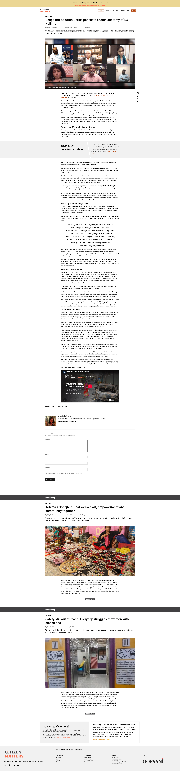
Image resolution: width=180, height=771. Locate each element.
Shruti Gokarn (52, 627)
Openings (58, 762)
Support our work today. (62, 737)
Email (47, 461)
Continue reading (90, 599)
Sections (115, 10)
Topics (108, 10)
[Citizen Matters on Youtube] (18, 765)
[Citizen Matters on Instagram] (5, 765)
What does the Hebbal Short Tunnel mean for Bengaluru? (90, 5)
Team (57, 759)
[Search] (139, 10)
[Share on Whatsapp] (137, 99)
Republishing (115, 760)
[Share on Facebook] (137, 101)
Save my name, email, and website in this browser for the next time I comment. (64, 474)
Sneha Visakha (52, 27)
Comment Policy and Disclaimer (119, 762)
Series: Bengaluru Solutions (59, 406)
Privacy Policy (115, 757)
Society (87, 27)
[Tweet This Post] (138, 96)
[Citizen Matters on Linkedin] (14, 765)
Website (47, 467)
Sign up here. (78, 749)
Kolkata (47, 503)
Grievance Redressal (117, 763)
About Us (58, 757)
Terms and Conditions (117, 759)
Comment (48, 439)
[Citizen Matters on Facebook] (9, 765)
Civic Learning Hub (88, 760)
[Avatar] (50, 421)
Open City (86, 762)
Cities (100, 10)
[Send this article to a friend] (138, 93)
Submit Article (125, 10)
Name (47, 454)
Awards (58, 760)
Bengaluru (48, 16)
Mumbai (48, 615)
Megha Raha (51, 515)
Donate (134, 10)
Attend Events (87, 759)
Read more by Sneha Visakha (66, 421)
